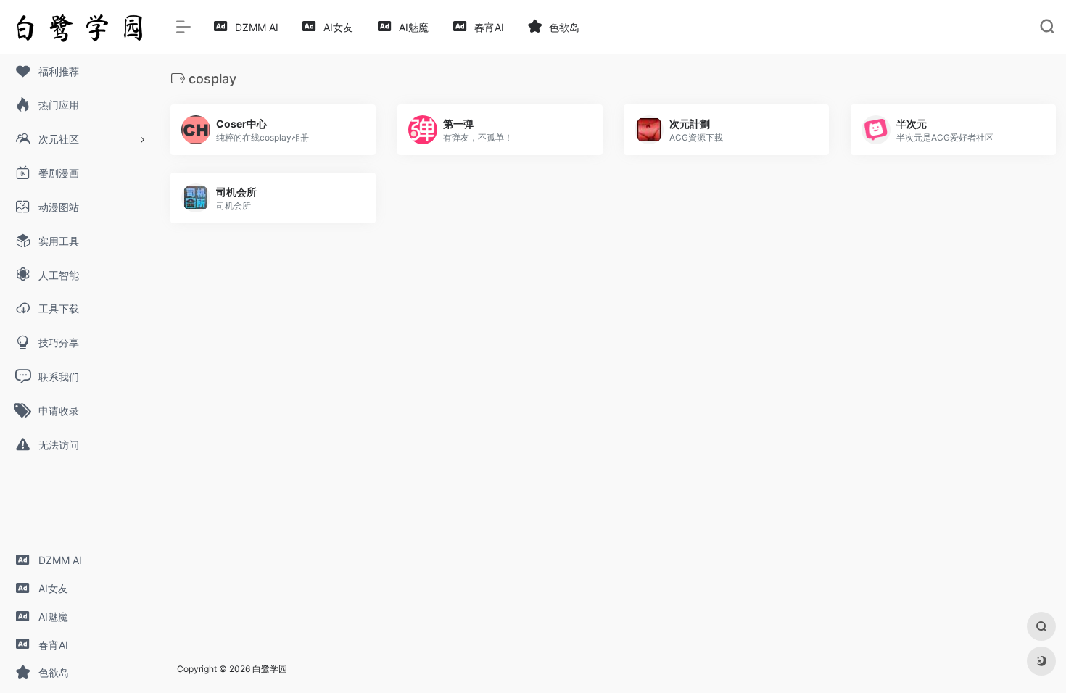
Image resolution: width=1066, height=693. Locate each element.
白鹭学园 (269, 668)
